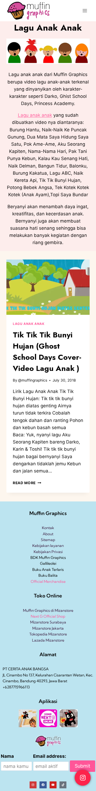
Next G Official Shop (48, 616)
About (48, 533)
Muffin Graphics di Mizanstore (48, 610)
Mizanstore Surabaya (48, 622)
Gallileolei (48, 563)
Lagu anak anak (35, 115)
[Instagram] (33, 784)
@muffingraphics (32, 380)
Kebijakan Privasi (48, 551)
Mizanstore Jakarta (48, 628)
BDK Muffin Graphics (48, 557)
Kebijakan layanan (48, 545)
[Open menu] (85, 10)
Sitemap (48, 539)
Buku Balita (48, 575)
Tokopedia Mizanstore (48, 634)
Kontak (48, 527)
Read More (27, 483)
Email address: (49, 756)
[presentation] (48, 287)
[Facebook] (42, 784)
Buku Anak (41, 569)
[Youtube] (53, 784)
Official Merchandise (48, 581)
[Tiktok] (62, 784)
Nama (7, 756)
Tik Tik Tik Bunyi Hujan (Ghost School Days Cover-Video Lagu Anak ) (47, 351)
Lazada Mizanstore (48, 640)
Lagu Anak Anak (28, 324)
